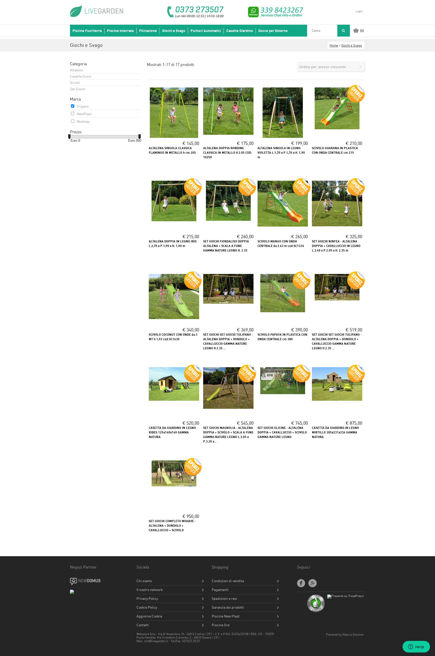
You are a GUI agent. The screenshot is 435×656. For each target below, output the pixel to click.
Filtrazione (148, 30)
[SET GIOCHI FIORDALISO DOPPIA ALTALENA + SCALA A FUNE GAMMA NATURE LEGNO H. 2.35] (228, 219)
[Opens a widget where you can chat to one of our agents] (416, 647)
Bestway (83, 121)
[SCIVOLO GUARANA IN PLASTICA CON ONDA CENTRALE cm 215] (337, 128)
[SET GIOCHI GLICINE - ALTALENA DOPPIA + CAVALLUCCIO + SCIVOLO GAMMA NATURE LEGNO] (282, 393)
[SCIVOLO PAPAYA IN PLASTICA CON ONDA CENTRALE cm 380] (282, 311)
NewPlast (84, 114)
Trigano (83, 106)
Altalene (76, 70)
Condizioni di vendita (228, 581)
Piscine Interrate (120, 30)
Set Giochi (78, 89)
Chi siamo (144, 581)
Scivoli (75, 82)
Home (334, 45)
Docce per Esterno (273, 30)
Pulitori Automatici (206, 30)
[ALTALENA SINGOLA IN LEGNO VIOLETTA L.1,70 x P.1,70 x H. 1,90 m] (283, 136)
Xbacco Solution (353, 634)
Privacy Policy (147, 598)
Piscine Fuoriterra (87, 30)
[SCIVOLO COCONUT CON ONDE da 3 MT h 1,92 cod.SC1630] (174, 318)
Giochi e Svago (173, 30)
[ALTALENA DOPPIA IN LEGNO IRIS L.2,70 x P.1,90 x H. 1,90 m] (174, 220)
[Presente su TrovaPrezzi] (345, 596)
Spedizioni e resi (224, 598)
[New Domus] (89, 581)
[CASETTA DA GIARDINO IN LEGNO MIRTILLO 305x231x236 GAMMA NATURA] (337, 399)
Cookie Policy (146, 607)
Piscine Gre (221, 625)
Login (359, 11)
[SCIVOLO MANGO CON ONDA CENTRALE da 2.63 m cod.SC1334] (283, 225)
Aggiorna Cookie (149, 616)
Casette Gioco (80, 76)
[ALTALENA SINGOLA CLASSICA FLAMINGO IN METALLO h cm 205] (174, 136)
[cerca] (343, 31)
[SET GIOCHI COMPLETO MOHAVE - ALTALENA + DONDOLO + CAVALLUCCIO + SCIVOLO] (174, 485)
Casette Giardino (239, 30)
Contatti (142, 625)
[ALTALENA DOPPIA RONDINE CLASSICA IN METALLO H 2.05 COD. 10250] (228, 133)
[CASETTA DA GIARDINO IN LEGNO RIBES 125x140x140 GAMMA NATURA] (174, 399)
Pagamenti (220, 589)
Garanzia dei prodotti (228, 607)
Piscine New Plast (226, 616)
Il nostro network (149, 589)
